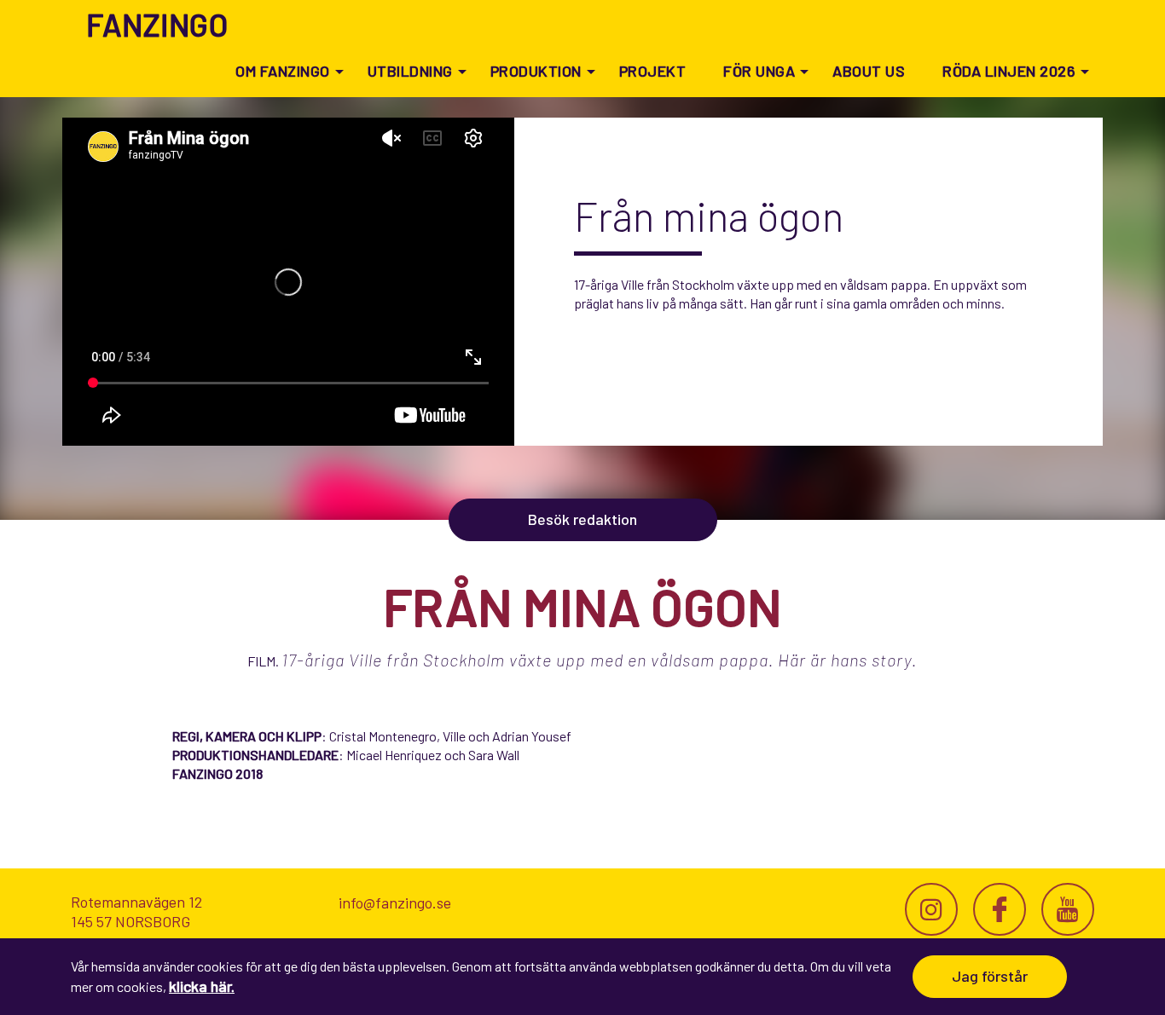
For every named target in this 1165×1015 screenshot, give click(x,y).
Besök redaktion (582, 519)
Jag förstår (990, 975)
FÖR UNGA (759, 70)
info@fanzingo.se (395, 902)
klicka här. (202, 986)
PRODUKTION (536, 70)
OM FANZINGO (282, 70)
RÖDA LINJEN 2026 (1008, 70)
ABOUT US (868, 70)
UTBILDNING (410, 70)
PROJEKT (653, 70)
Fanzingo (157, 24)
